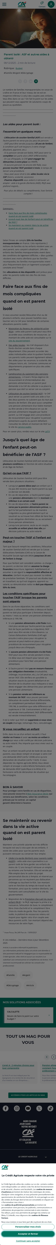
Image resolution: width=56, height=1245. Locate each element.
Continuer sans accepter (28, 1241)
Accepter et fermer (28, 1234)
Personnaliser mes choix (28, 1226)
